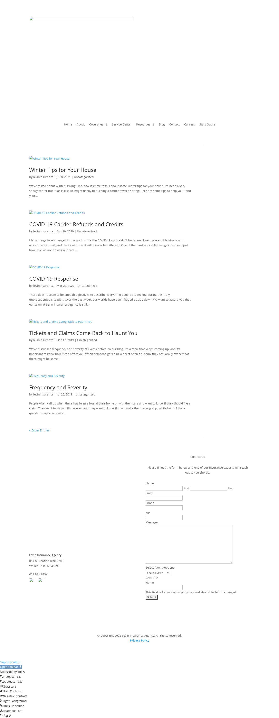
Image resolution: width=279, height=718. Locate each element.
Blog (162, 124)
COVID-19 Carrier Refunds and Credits (76, 224)
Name (150, 583)
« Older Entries (39, 430)
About (81, 124)
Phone (150, 503)
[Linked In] (41, 581)
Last (230, 488)
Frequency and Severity (58, 387)
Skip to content (10, 662)
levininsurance (43, 177)
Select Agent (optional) (161, 567)
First (186, 488)
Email (149, 493)
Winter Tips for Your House (62, 170)
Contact (174, 124)
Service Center (122, 124)
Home (68, 124)
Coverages (96, 124)
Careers (189, 124)
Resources (143, 124)
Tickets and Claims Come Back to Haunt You (83, 333)
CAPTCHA (152, 578)
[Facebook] (32, 581)
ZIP (148, 513)
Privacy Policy (139, 640)
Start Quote (207, 124)
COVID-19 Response (53, 278)
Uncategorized (84, 177)
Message (152, 522)
